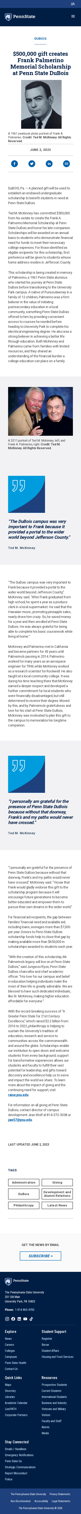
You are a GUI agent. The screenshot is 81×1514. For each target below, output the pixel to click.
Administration (23, 1182)
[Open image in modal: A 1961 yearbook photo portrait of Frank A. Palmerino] (40, 104)
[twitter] (31, 164)
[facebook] (14, 164)
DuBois (40, 38)
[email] (66, 164)
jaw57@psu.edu (20, 1120)
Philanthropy (24, 1205)
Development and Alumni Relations (57, 1194)
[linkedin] (49, 164)
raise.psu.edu (18, 1095)
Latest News (57, 1205)
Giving (57, 1182)
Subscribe (38, 1256)
